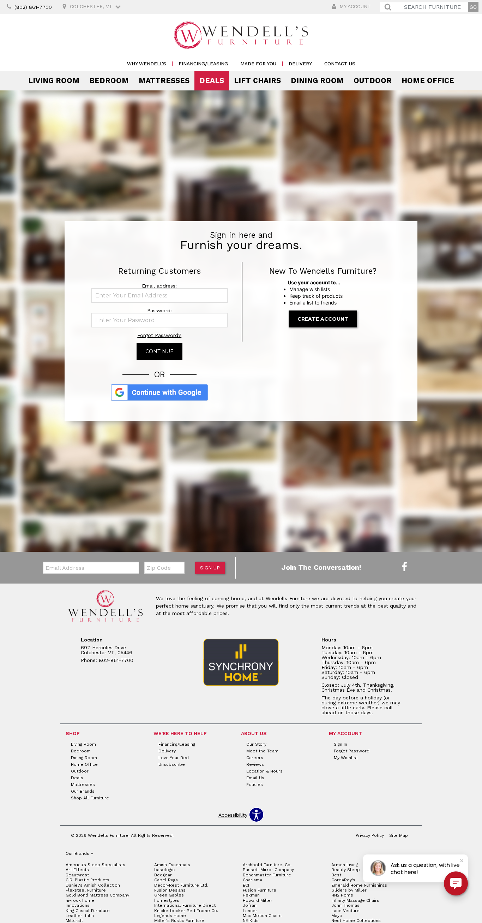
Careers (254, 757)
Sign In (340, 744)
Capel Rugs (166, 879)
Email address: (159, 286)
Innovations (78, 905)
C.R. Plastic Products (87, 879)
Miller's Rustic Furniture (179, 920)
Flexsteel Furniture (86, 890)
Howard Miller (257, 900)
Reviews (255, 764)
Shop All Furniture (90, 797)
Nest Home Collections (356, 920)
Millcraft (74, 920)
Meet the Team (262, 751)
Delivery (300, 63)
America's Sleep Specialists (95, 864)
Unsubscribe (171, 764)
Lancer (250, 910)
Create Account (322, 319)
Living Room (53, 80)
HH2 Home (342, 895)
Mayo (336, 915)
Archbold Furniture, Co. (267, 864)
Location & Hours (264, 771)
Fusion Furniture (259, 890)
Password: (159, 310)
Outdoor (373, 80)
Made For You (258, 63)
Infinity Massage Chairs (355, 900)
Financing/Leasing (203, 63)
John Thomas (345, 905)
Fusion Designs (170, 890)
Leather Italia (80, 915)
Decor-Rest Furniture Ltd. (181, 885)
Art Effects (77, 869)
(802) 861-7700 (33, 7)
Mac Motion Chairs (262, 915)
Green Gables (169, 895)
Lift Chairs (257, 80)
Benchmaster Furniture (267, 874)
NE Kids (251, 920)
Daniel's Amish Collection (93, 885)
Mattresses (164, 80)
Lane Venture (345, 910)
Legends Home (170, 915)
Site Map (398, 835)
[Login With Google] (159, 400)
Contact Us (339, 63)
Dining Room (317, 80)
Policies (254, 784)
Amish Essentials (172, 864)
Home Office (428, 80)
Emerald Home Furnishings (359, 885)
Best (336, 874)
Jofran (250, 905)
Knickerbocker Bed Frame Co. (186, 910)
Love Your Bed (173, 757)
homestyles (166, 900)
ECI (246, 885)
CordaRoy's (343, 879)
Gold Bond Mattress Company (97, 895)
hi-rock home (80, 900)
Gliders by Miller (349, 890)
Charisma (252, 879)
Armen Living (344, 864)
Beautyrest (77, 874)
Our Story (256, 744)
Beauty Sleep (345, 869)
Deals (211, 80)
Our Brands (83, 791)
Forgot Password (351, 751)
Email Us (255, 777)
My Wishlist (346, 757)
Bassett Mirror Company (268, 869)
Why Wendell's (146, 63)
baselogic (164, 869)
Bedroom (109, 80)
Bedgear (163, 874)
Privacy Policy (370, 835)
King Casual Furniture (88, 910)
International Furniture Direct (185, 905)
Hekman (251, 895)
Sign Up (210, 567)
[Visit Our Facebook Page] (404, 567)
